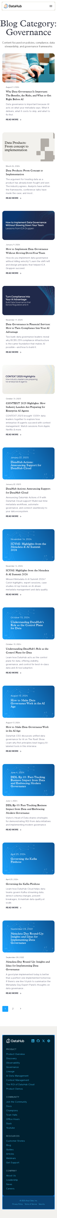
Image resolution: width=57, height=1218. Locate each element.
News (9, 1184)
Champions (12, 1111)
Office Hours (13, 1119)
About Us (11, 1176)
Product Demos (14, 1089)
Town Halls (11, 1115)
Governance (12, 1067)
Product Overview (15, 1054)
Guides (10, 1150)
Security (42, 1204)
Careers (10, 1189)
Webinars (11, 1158)
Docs (9, 1106)
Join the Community (16, 1102)
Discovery (11, 1058)
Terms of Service (31, 1204)
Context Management (17, 1080)
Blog (8, 1145)
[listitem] (33, 1041)
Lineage (10, 1071)
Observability (13, 1063)
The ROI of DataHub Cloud (20, 1085)
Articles (10, 1154)
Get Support (12, 1163)
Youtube (10, 1128)
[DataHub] (13, 6)
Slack (9, 1124)
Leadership (12, 1180)
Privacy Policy (17, 1204)
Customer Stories (15, 1141)
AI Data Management (17, 1076)
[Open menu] (51, 6)
